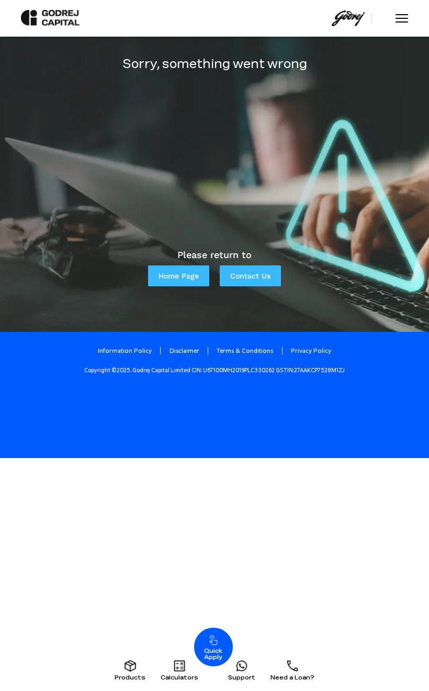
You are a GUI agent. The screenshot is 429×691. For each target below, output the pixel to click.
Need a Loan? (292, 677)
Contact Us (250, 276)
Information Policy (125, 350)
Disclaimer (184, 350)
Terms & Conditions (245, 350)
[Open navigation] (402, 18)
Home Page (179, 276)
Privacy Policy (311, 350)
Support (241, 677)
